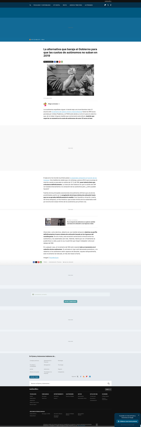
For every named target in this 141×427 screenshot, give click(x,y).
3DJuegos (44, 396)
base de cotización (68, 262)
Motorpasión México (81, 414)
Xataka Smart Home (34, 402)
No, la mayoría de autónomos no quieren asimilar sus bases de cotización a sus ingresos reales (81, 222)
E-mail (62, 62)
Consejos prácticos (34, 360)
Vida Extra (44, 398)
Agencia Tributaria (76, 5)
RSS (84, 376)
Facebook (111, 5)
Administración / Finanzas (55, 262)
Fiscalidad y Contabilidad (41, 5)
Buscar (108, 383)
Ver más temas (34, 377)
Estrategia (60, 360)
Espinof (55, 398)
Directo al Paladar (70, 396)
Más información (81, 425)
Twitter (108, 5)
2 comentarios (49, 61)
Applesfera (32, 400)
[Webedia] (108, 1)
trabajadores (61, 372)
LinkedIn (90, 376)
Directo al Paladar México (70, 414)
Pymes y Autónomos (104, 399)
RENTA (65, 5)
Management (47, 364)
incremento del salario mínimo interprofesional (66, 112)
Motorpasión (81, 396)
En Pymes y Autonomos (72, 220)
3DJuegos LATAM (46, 413)
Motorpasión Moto (82, 398)
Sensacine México (58, 413)
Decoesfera (92, 398)
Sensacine (56, 396)
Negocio (60, 369)
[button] (54, 104)
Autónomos (89, 5)
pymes (31, 369)
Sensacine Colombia (56, 416)
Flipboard (105, 5)
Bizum (43, 39)
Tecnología (60, 364)
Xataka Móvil (33, 398)
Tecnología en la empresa (48, 372)
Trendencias (93, 396)
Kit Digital (56, 5)
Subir (107, 389)
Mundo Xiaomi (33, 404)
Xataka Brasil (33, 415)
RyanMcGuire (54, 258)
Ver (71, 301)
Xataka (31, 396)
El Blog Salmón (105, 396)
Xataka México (33, 413)
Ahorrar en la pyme (34, 372)
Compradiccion (93, 400)
